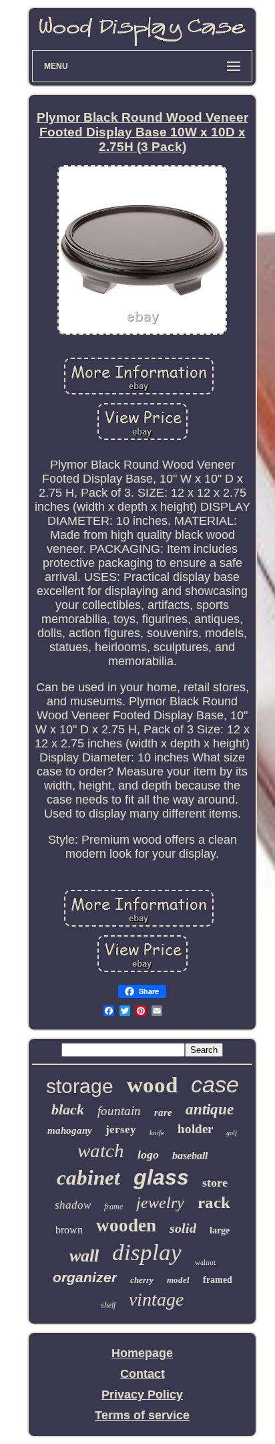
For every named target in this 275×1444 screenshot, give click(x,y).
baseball (190, 1155)
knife (157, 1132)
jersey (120, 1129)
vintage (156, 1299)
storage (79, 1086)
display (147, 1252)
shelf (108, 1305)
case (215, 1084)
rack (214, 1202)
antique (210, 1109)
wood (152, 1085)
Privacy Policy (142, 1394)
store (215, 1182)
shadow (73, 1205)
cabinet (88, 1177)
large (220, 1230)
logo (148, 1154)
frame (113, 1206)
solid (183, 1228)
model (178, 1280)
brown (69, 1229)
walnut (205, 1262)
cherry (142, 1280)
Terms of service (142, 1415)
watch (100, 1150)
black (67, 1109)
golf (231, 1132)
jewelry (160, 1202)
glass (161, 1177)
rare (163, 1112)
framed (217, 1280)
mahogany (69, 1130)
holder (195, 1129)
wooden (126, 1225)
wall (84, 1256)
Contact (142, 1373)
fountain (119, 1111)
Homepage (142, 1353)
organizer (85, 1277)
